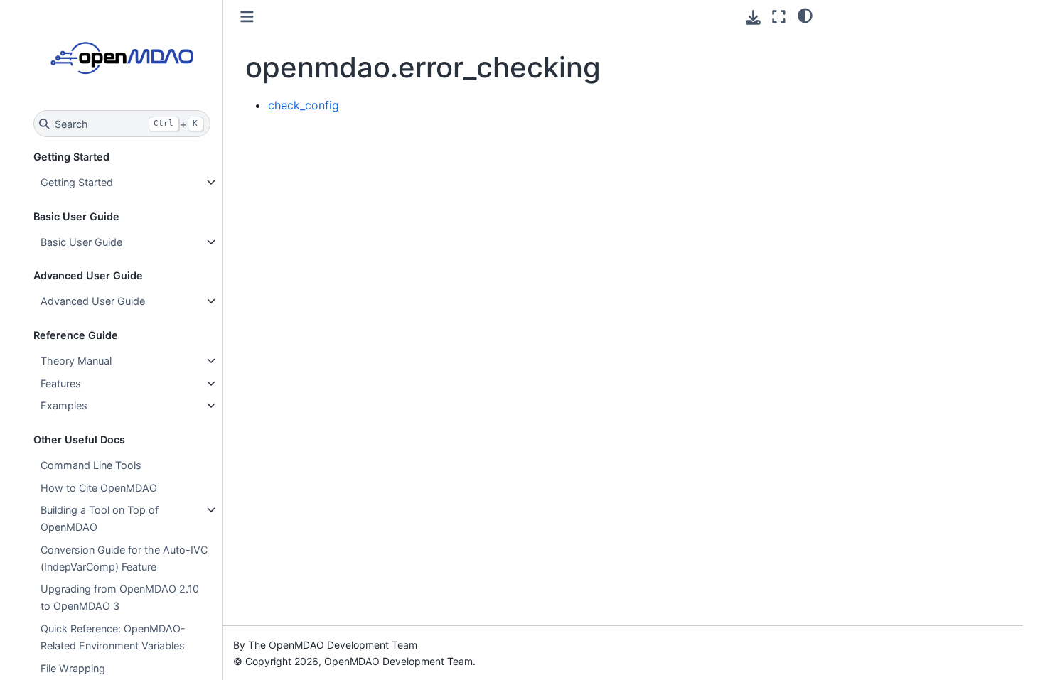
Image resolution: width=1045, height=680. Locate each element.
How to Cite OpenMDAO (99, 488)
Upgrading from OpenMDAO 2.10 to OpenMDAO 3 (120, 597)
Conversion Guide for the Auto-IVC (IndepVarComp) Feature (124, 558)
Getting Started (77, 182)
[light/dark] (805, 15)
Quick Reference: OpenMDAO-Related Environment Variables (113, 637)
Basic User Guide (81, 242)
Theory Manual (76, 361)
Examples (64, 405)
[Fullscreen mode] (779, 17)
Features (61, 383)
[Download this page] (753, 17)
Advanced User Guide (93, 301)
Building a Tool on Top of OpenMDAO (100, 518)
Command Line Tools (91, 465)
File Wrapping (73, 668)
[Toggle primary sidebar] (247, 17)
